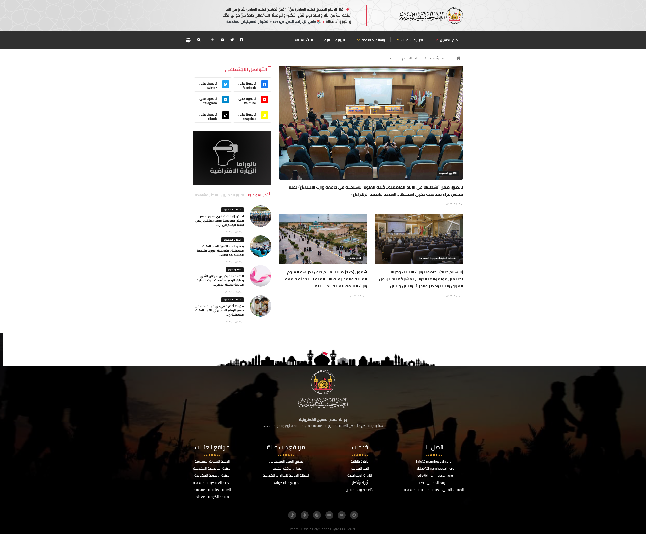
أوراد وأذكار (360, 482)
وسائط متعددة (373, 40)
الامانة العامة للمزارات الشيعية (286, 475)
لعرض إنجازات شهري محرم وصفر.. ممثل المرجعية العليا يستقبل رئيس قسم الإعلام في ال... (219, 220)
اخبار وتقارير (354, 258)
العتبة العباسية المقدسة (212, 489)
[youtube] (222, 40)
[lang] (188, 40)
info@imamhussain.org (433, 461)
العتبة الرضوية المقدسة (212, 475)
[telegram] (317, 515)
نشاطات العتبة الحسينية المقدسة (438, 258)
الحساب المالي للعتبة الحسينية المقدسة (434, 489)
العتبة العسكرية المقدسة (212, 482)
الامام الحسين (450, 40)
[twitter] (232, 40)
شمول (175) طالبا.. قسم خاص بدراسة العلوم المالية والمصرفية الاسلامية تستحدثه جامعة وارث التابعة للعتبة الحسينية (326, 279)
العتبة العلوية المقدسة (212, 461)
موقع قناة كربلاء (286, 482)
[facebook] (241, 40)
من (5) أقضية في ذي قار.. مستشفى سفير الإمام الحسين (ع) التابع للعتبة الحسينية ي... (219, 310)
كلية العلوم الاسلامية (403, 58)
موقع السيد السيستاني (286, 461)
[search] (199, 39)
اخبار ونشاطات (412, 40)
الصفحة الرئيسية (441, 58)
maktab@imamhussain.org (433, 468)
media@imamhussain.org (433, 475)
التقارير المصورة (448, 173)
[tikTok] (292, 515)
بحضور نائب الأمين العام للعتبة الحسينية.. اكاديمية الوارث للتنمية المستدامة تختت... (220, 250)
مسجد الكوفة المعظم (212, 496)
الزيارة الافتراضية (359, 475)
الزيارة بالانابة (334, 40)
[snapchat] (305, 515)
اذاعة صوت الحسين (360, 489)
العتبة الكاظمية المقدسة (212, 468)
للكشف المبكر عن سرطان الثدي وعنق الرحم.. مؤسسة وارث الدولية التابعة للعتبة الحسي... (220, 280)
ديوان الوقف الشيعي (286, 468)
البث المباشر (303, 40)
